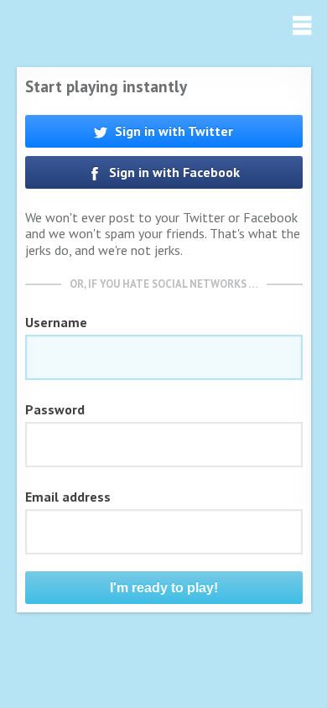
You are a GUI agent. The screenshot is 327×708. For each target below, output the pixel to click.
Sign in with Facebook (173, 172)
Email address (68, 496)
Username (56, 322)
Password (55, 409)
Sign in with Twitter (172, 130)
